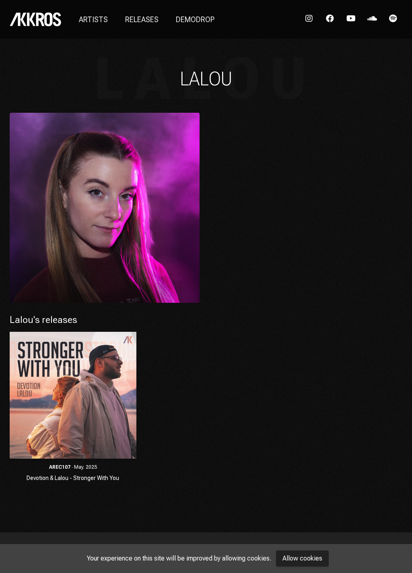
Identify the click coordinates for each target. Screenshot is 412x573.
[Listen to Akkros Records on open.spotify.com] (392, 19)
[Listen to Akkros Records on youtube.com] (350, 19)
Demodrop (195, 19)
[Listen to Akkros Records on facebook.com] (330, 19)
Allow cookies (302, 558)
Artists (93, 19)
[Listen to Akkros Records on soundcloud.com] (371, 19)
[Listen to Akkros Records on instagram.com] (309, 19)
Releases (142, 19)
